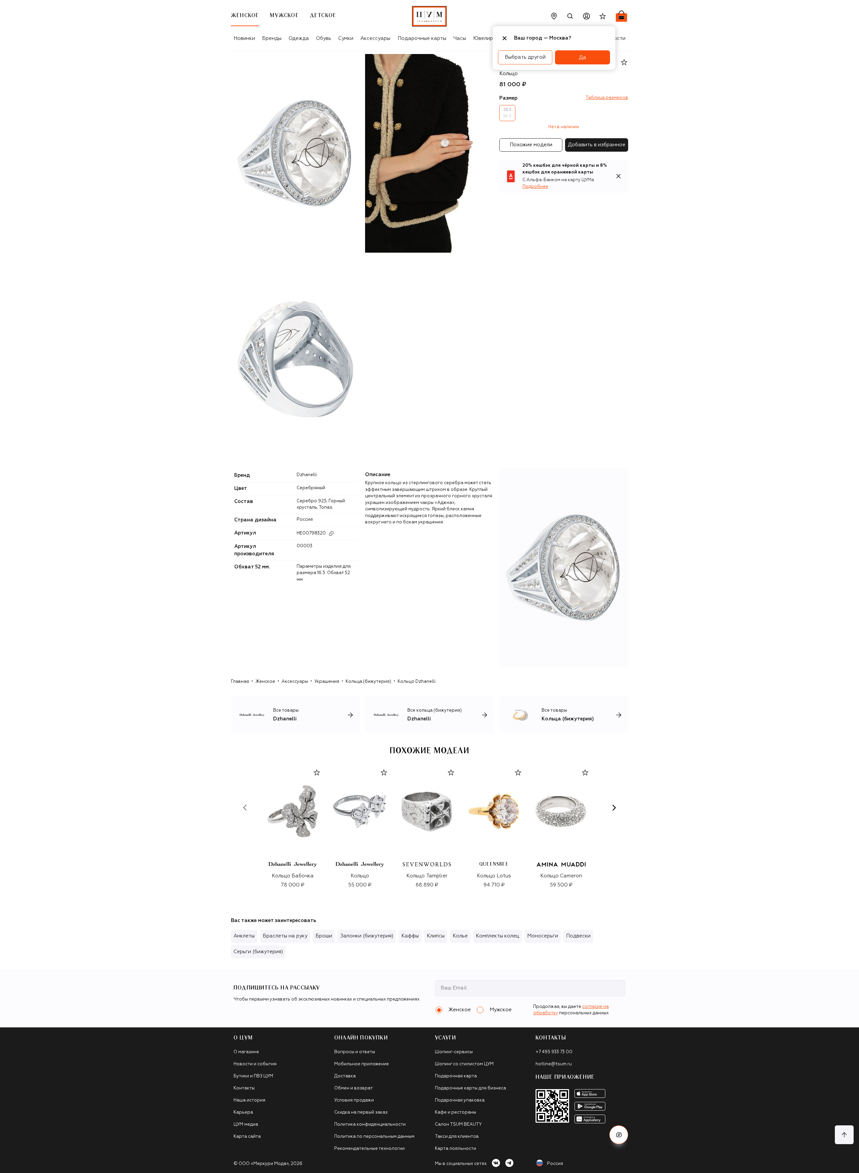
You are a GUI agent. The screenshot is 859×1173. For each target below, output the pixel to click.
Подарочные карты (422, 38)
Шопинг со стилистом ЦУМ (464, 1064)
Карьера (243, 1112)
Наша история (249, 1100)
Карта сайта (247, 1136)
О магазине (246, 1052)
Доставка (345, 1076)
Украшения (326, 681)
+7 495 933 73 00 (554, 1052)
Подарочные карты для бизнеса (470, 1088)
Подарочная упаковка (460, 1100)
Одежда (299, 38)
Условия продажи (354, 1100)
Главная (240, 681)
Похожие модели (531, 144)
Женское (265, 681)
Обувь (323, 38)
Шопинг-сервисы (454, 1052)
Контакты (244, 1088)
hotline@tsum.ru (554, 1064)
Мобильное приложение (361, 1064)
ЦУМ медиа (246, 1124)
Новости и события (255, 1064)
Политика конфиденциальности (370, 1124)
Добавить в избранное (596, 144)
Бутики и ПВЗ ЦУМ (253, 1076)
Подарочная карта (456, 1076)
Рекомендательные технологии (369, 1148)
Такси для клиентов (457, 1136)
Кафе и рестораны (455, 1112)
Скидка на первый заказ (361, 1112)
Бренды (272, 38)
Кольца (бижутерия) (368, 681)
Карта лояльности (455, 1148)
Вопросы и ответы (354, 1052)
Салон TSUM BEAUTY (458, 1124)
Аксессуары (375, 38)
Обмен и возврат (353, 1088)
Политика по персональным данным (374, 1136)
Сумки (345, 38)
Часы (459, 38)
